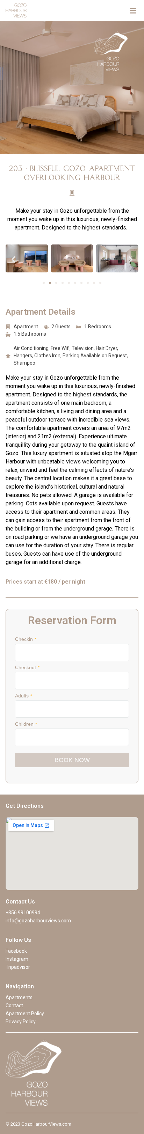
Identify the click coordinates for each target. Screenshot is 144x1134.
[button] (13, 259)
